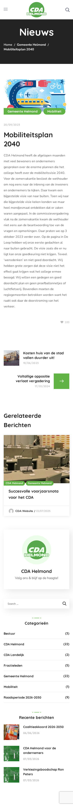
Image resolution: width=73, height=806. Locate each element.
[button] (67, 9)
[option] (36, 475)
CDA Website (24, 511)
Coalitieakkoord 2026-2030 (43, 727)
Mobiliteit (54, 111)
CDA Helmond (14, 483)
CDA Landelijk (14, 655)
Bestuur (9, 633)
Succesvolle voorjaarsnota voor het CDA (34, 494)
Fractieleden (13, 665)
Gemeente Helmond (31, 45)
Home (8, 45)
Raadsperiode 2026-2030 (22, 697)
